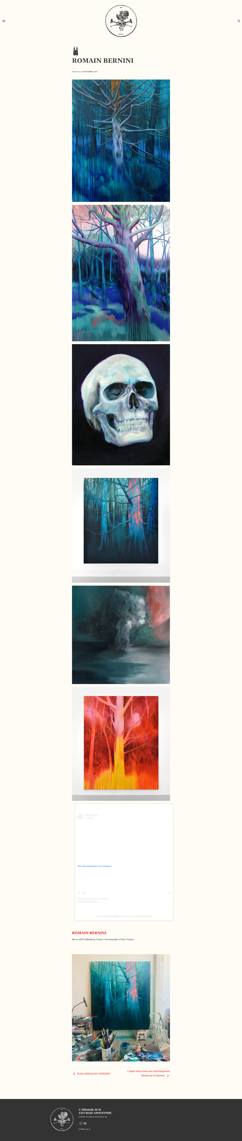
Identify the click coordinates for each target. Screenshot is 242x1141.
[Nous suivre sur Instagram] (80, 1123)
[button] (3, 21)
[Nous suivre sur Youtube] (85, 1123)
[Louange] (75, 51)
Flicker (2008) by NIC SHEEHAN (93, 1074)
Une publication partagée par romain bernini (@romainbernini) (124, 916)
